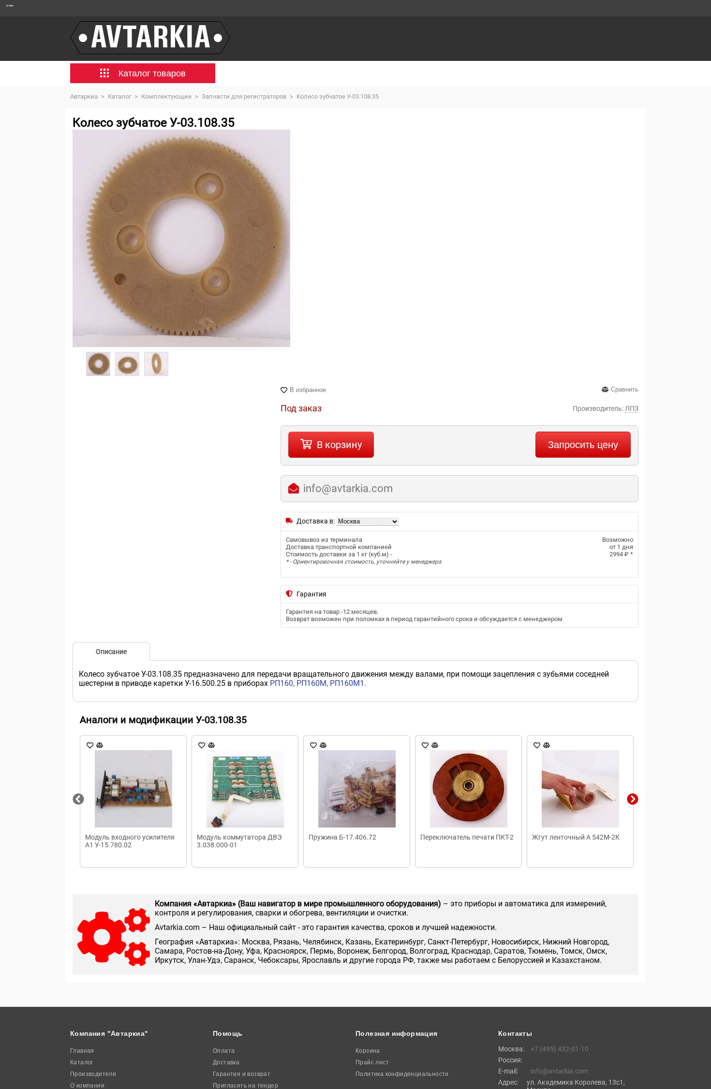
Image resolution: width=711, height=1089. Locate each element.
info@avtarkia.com (348, 488)
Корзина (368, 1050)
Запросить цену (583, 444)
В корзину (339, 444)
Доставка (226, 1062)
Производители (93, 1074)
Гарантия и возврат (241, 1074)
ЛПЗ (631, 408)
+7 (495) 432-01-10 (560, 1049)
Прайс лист (372, 1062)
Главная (82, 1050)
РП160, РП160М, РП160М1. (318, 683)
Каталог (81, 1062)
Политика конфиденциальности (402, 1074)
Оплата (224, 1050)
